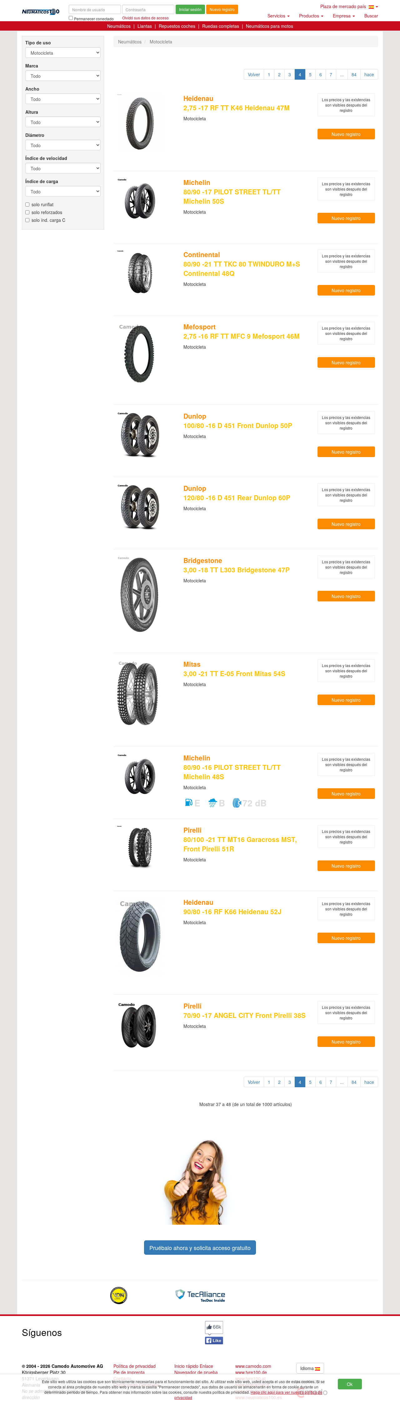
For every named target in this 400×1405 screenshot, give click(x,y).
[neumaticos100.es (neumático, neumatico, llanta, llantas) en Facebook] (214, 1332)
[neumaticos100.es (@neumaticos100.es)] (155, 1331)
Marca (31, 65)
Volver (254, 74)
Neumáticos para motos (269, 26)
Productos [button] (309, 15)
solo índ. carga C (48, 220)
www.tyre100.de (251, 1372)
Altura (31, 112)
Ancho (32, 89)
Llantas (145, 26)
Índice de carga (41, 181)
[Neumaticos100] (40, 10)
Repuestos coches (177, 26)
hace (369, 74)
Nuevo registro (222, 9)
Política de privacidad (134, 1366)
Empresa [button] (342, 15)
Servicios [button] (277, 15)
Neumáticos (119, 26)
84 (354, 74)
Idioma (307, 1368)
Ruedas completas (220, 26)
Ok (349, 1384)
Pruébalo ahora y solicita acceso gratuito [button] (200, 1247)
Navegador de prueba (196, 1372)
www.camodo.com (253, 1366)
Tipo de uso (38, 42)
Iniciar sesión (190, 9)
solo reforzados (47, 212)
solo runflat (42, 204)
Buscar (371, 15)
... (342, 74)
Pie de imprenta (129, 1372)
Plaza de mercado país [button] (343, 6)
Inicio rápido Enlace (193, 1366)
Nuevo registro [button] (346, 134)
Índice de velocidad (46, 158)
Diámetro (34, 135)
